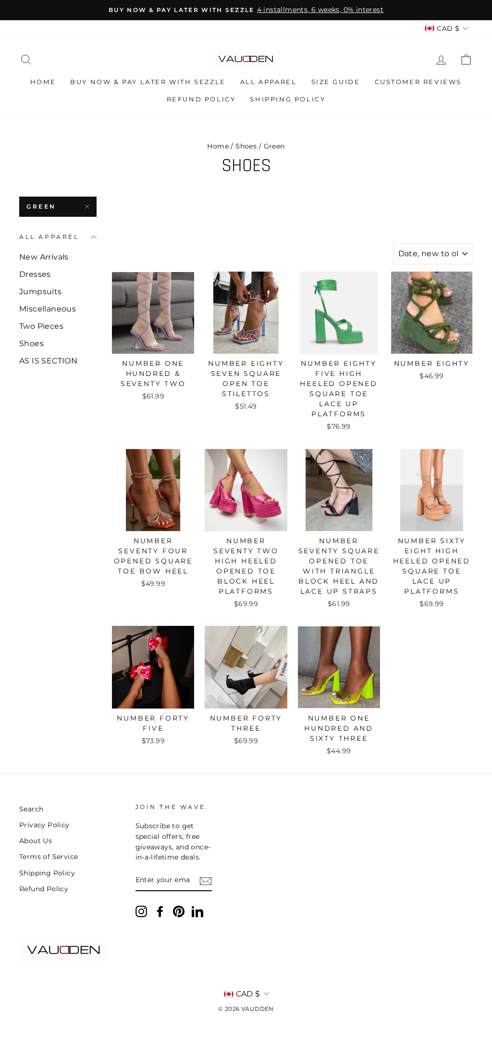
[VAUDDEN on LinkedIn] (197, 911)
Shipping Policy (287, 99)
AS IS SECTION (48, 360)
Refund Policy (201, 99)
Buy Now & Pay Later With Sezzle (148, 82)
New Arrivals (44, 257)
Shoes (246, 146)
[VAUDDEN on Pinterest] (178, 911)
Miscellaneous (47, 308)
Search (31, 809)
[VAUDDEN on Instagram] (141, 911)
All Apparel (268, 82)
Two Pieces (41, 326)
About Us (35, 841)
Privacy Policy (44, 825)
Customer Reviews (418, 82)
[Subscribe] (205, 880)
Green (41, 206)
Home (43, 82)
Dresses (35, 274)
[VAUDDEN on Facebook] (160, 911)
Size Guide (335, 82)
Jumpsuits (40, 291)
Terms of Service (48, 856)
